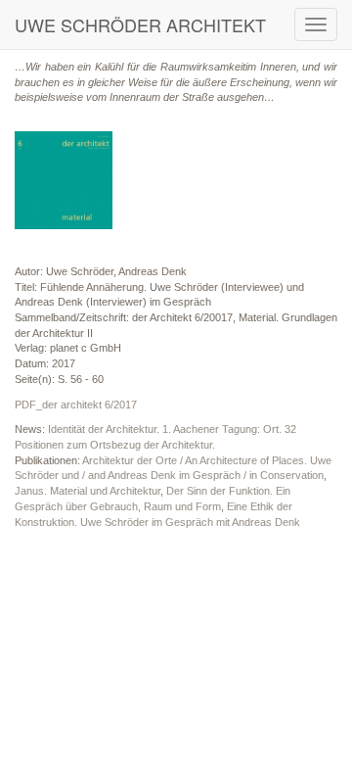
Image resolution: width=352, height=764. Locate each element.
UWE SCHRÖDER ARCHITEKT (140, 24)
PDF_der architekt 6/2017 (76, 404)
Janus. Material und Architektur (87, 491)
